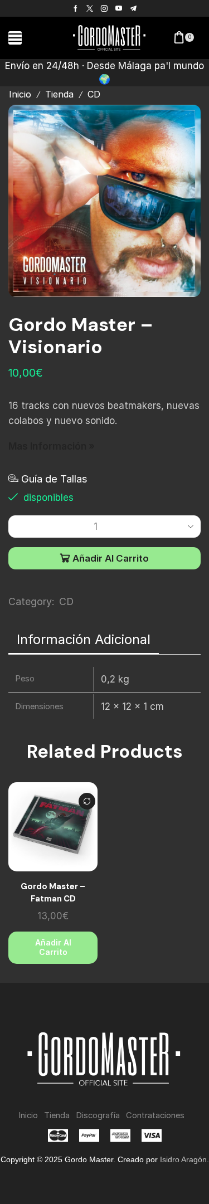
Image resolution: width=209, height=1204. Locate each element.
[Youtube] (118, 8)
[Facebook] (75, 8)
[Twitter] (89, 8)
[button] (15, 38)
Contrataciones (155, 1115)
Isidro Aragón (183, 1159)
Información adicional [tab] (83, 639)
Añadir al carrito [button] (53, 947)
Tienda (59, 94)
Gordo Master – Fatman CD (53, 892)
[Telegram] (133, 8)
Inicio (20, 94)
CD (94, 94)
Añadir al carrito (110, 558)
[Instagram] (104, 8)
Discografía (98, 1115)
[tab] (83, 639)
